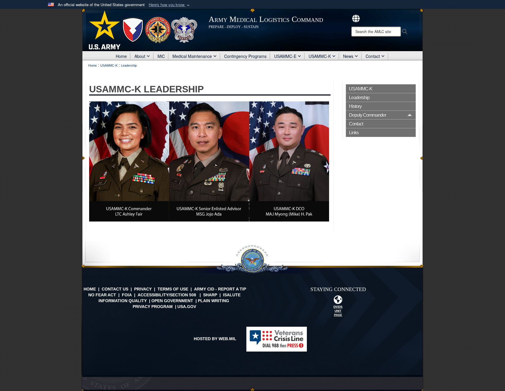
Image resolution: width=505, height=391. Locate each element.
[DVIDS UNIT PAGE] (338, 301)
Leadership (359, 97)
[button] (170, 5)
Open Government (172, 300)
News (348, 56)
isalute (232, 295)
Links (354, 132)
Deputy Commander (367, 115)
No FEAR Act (102, 295)
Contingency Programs (245, 56)
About (139, 56)
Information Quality (122, 300)
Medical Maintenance (192, 56)
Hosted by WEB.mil (215, 338)
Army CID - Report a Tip (220, 289)
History (355, 106)
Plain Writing (213, 300)
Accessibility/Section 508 (167, 295)
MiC (161, 56)
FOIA (127, 295)
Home (121, 56)
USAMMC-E (285, 56)
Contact (373, 56)
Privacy (143, 289)
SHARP (210, 295)
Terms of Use (173, 289)
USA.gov (186, 306)
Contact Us (115, 289)
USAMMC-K (320, 56)
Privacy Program (153, 306)
